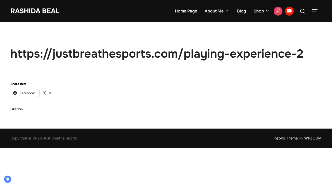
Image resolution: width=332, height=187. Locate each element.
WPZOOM (313, 138)
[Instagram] (278, 11)
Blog (241, 11)
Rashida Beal (34, 11)
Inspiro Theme (286, 138)
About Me (214, 11)
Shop (259, 11)
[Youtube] (289, 11)
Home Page (186, 11)
